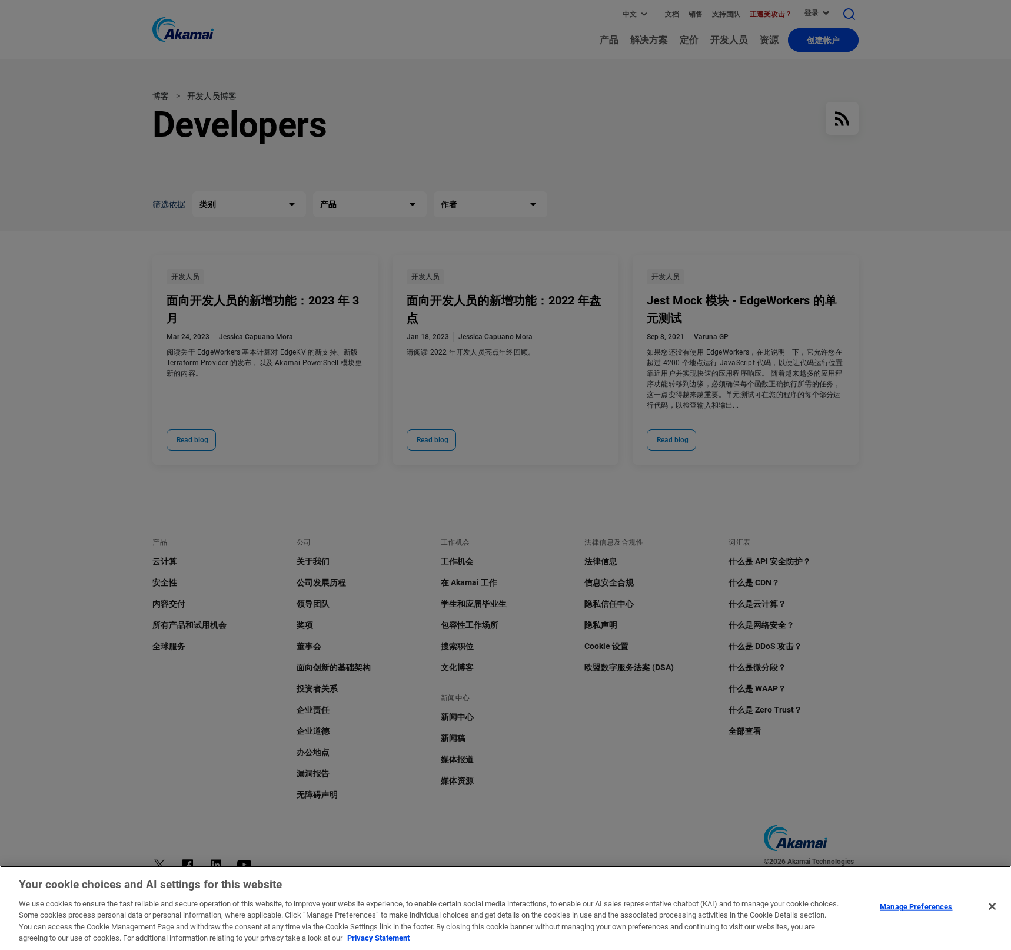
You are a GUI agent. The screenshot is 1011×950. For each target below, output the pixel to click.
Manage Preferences (916, 906)
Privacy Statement (378, 938)
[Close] (992, 906)
